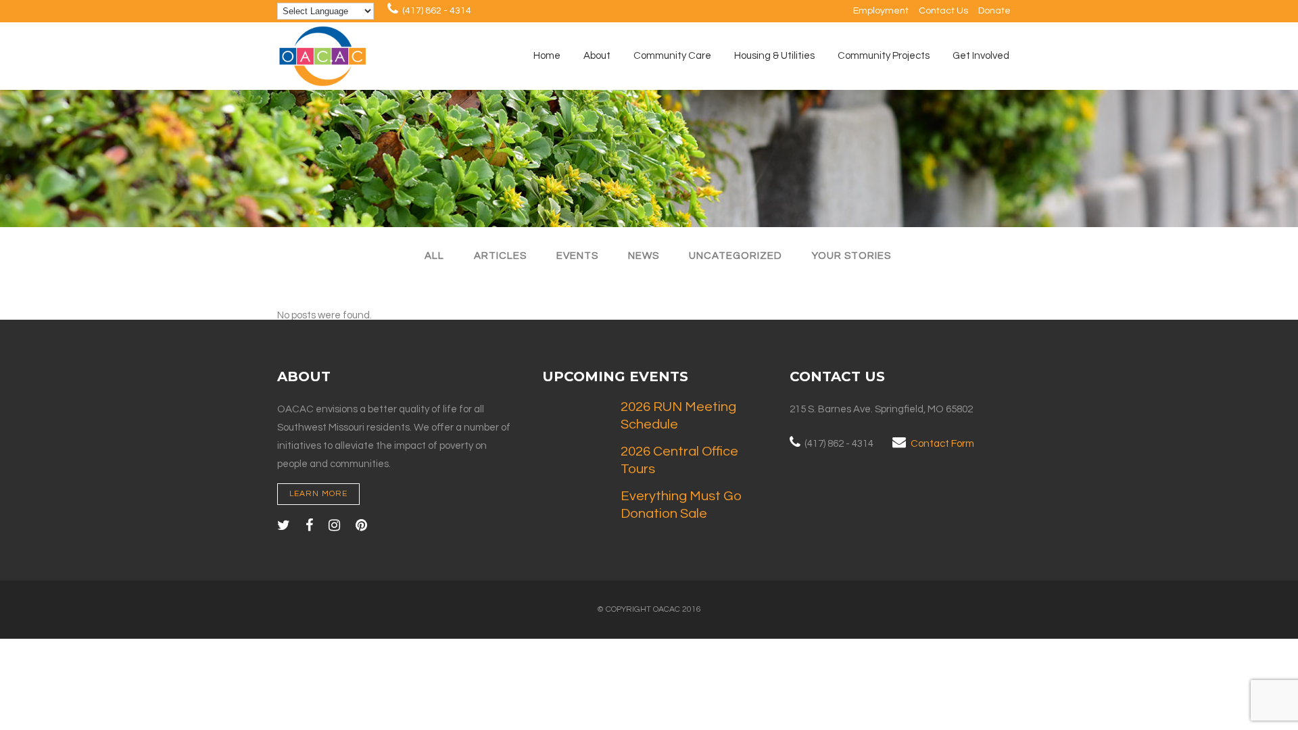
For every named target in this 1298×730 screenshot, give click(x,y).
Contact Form (942, 444)
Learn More (318, 493)
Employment (881, 11)
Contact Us (943, 11)
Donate (994, 11)
